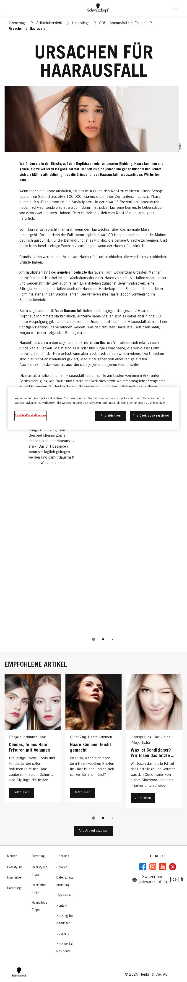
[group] (93, 520)
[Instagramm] (153, 866)
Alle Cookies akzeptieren (151, 415)
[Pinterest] (172, 866)
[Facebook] (143, 866)
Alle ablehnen (111, 415)
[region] (93, 408)
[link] (182, 880)
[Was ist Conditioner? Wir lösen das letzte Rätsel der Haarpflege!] (154, 742)
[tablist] (93, 639)
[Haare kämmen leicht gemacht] (93, 742)
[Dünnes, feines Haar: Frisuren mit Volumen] (33, 742)
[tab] (93, 639)
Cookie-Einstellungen (30, 415)
